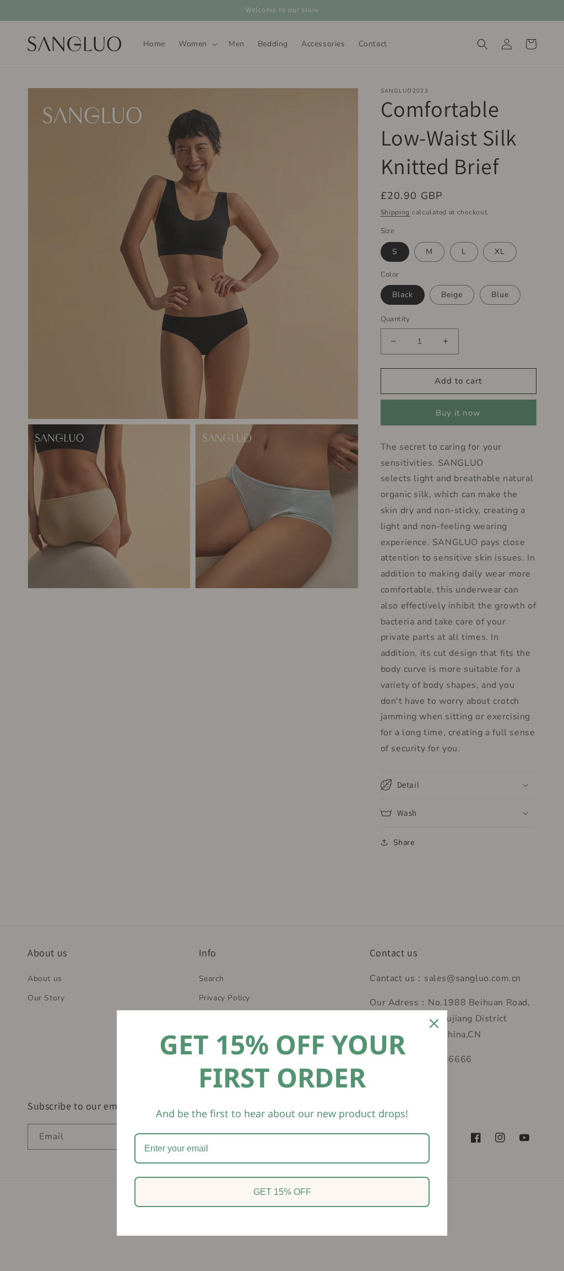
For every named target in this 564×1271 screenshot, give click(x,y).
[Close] (434, 1023)
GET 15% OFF (282, 1192)
